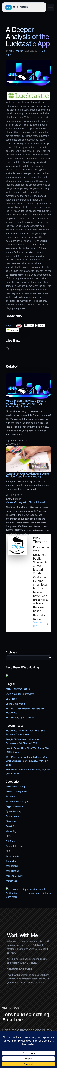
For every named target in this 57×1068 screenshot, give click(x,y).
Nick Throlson (16, 50)
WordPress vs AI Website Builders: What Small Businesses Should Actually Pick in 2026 (27, 761)
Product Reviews (14, 846)
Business (10, 796)
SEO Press (11, 698)
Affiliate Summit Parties (18, 688)
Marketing (11, 831)
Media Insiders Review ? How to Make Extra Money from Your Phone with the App (26, 403)
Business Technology (17, 801)
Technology (12, 861)
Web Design (12, 865)
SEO (8, 851)
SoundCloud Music (15, 703)
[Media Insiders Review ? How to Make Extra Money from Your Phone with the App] (28, 397)
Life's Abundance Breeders (20, 693)
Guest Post (11, 826)
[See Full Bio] (48, 624)
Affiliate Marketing (15, 786)
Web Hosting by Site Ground (20, 717)
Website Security (14, 875)
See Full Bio (38, 624)
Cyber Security (13, 811)
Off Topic (10, 841)
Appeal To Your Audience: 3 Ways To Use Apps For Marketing (27, 475)
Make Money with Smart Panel (25, 502)
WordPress (11, 880)
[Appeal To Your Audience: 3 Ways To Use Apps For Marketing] (28, 470)
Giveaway (11, 821)
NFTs (8, 836)
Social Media (12, 856)
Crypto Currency (14, 806)
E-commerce (12, 816)
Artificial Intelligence (16, 791)
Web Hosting (12, 871)
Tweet (9, 324)
